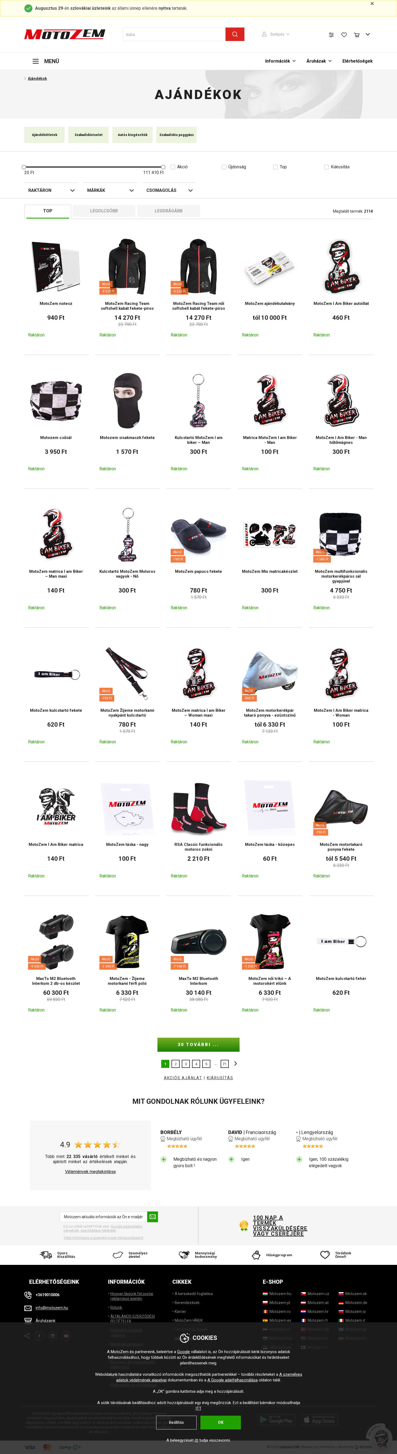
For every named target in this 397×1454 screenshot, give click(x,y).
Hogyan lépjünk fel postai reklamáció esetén (131, 1296)
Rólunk (116, 1307)
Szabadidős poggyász (176, 135)
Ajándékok (37, 78)
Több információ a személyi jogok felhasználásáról (103, 1238)
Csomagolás (161, 190)
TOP (47, 210)
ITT (198, 1408)
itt (196, 1440)
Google (183, 1351)
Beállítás (176, 1422)
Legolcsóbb (104, 210)
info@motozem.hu (52, 1308)
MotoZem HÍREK (189, 1320)
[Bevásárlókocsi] (359, 34)
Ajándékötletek (44, 135)
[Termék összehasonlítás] (331, 35)
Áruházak (316, 61)
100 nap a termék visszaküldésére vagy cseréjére (280, 1226)
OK (220, 1422)
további (234, 1064)
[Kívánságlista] (344, 35)
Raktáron (39, 190)
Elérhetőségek (357, 61)
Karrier (180, 1311)
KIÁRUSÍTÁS (220, 1078)
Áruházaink (45, 1321)
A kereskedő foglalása (194, 1294)
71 (225, 1064)
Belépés (277, 34)
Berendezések (187, 1302)
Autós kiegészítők (132, 135)
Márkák (96, 190)
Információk (277, 61)
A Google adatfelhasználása (232, 1380)
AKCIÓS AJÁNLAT (183, 1078)
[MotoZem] (64, 34)
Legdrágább (169, 210)
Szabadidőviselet (89, 135)
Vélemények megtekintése (90, 1172)
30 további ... (198, 1044)
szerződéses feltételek (98, 1230)
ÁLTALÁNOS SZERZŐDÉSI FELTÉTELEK (132, 1318)
